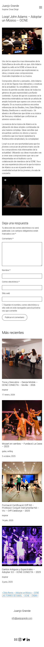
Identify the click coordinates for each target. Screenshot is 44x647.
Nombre (6, 270)
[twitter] (24, 639)
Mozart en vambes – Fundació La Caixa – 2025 (20, 403)
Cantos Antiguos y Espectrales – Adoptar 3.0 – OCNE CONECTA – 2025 (21, 528)
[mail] (15, 639)
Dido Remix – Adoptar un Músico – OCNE (21, 593)
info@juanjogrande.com (22, 618)
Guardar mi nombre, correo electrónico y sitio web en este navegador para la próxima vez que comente (21, 308)
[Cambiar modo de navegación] (40, 7)
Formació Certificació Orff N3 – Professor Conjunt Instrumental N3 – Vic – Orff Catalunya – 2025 (22, 466)
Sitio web (6, 293)
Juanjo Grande (10, 5)
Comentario (7, 239)
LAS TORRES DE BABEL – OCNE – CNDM (19, 595)
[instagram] (20, 639)
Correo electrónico (11, 282)
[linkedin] (28, 639)
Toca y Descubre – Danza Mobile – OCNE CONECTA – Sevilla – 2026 (20, 341)
